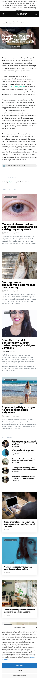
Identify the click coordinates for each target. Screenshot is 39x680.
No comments (16, 46)
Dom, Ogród (7, 582)
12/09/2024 (15, 480)
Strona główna (6, 22)
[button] (36, 627)
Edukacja (7, 495)
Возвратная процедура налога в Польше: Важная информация (23, 477)
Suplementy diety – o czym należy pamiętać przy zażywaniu (18, 410)
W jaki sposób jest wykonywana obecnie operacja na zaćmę (23, 451)
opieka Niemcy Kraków (16, 87)
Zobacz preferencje (19, 675)
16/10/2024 (15, 454)
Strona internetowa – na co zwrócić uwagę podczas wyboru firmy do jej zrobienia (24, 442)
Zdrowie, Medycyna (8, 30)
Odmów (19, 670)
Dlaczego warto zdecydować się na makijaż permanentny (18, 285)
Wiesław (6, 233)
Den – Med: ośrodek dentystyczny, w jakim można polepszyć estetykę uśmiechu (18, 344)
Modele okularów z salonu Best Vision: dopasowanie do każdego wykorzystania (19, 227)
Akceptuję (19, 665)
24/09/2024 (15, 471)
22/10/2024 (15, 446)
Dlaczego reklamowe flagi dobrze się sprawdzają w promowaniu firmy (24, 468)
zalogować (11, 182)
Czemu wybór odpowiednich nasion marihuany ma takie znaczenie (24, 460)
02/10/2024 (15, 463)
